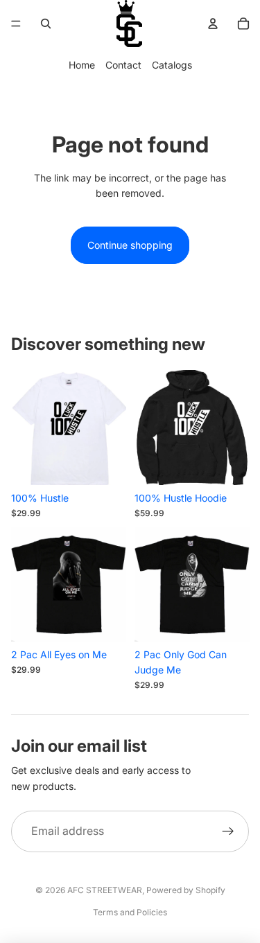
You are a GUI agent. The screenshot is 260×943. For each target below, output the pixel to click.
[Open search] (46, 23)
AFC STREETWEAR (104, 890)
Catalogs (172, 65)
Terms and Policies (130, 912)
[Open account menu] (213, 23)
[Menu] (16, 23)
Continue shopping (130, 245)
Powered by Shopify (185, 890)
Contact (123, 65)
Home (82, 65)
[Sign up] (228, 831)
